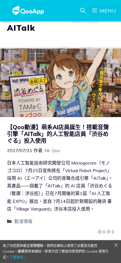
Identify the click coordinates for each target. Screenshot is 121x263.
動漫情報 (23, 221)
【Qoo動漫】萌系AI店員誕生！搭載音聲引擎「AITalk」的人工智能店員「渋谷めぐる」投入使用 (58, 134)
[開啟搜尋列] (83, 10)
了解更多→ (18, 257)
